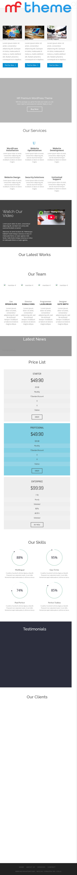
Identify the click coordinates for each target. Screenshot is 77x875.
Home (21, 867)
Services (41, 867)
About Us (30, 867)
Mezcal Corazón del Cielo (48, 871)
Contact (52, 867)
